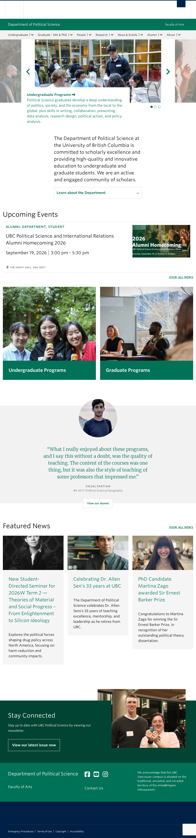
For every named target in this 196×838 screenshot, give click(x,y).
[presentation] (17, 71)
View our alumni (98, 503)
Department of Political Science (34, 24)
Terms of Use (44, 831)
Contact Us (94, 788)
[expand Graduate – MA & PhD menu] (71, 35)
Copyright (61, 831)
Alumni (152, 34)
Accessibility (77, 831)
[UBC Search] (181, 4)
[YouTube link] (98, 775)
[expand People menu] (90, 35)
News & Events (127, 34)
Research (102, 34)
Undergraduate (18, 34)
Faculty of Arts (174, 24)
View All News (181, 277)
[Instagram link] (107, 775)
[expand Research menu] (112, 35)
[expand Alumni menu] (161, 35)
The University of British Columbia (17, 10)
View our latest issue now (34, 745)
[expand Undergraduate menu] (32, 35)
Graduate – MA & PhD (52, 34)
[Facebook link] (89, 775)
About (171, 34)
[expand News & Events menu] (141, 35)
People (81, 34)
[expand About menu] (179, 35)
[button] (152, 107)
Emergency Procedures (20, 831)
